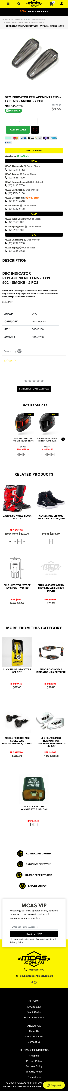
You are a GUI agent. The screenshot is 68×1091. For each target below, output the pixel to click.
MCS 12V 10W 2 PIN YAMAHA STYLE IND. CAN (34, 808)
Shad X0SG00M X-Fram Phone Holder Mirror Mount (51, 588)
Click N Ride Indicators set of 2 (17, 671)
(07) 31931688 (16, 230)
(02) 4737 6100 (16, 209)
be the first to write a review (34, 388)
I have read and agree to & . (33, 941)
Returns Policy (34, 1066)
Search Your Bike (34, 11)
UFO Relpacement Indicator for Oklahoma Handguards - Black (51, 742)
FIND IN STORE (34, 150)
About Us (34, 1031)
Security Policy (34, 1071)
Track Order (34, 1012)
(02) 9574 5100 (16, 193)
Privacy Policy (16, 942)
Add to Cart (18, 129)
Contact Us (34, 1041)
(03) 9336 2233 (16, 251)
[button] (35, 130)
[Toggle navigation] (18, 4)
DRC (34, 313)
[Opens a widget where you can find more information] (54, 1085)
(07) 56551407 (16, 222)
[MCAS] (34, 4)
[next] (63, 439)
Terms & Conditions (45, 939)
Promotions (34, 1077)
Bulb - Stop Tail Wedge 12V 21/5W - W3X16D (17, 586)
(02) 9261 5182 (16, 169)
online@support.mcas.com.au (36, 975)
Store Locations (34, 1036)
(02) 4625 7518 (16, 201)
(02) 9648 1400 (16, 177)
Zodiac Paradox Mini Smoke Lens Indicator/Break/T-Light (17, 741)
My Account (34, 1007)
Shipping (34, 1055)
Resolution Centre (34, 1017)
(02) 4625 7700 (16, 185)
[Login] (60, 3)
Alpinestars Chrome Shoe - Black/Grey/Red (51, 517)
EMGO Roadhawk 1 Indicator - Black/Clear (51, 671)
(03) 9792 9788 (16, 243)
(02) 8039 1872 (36, 969)
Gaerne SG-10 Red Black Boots (17, 517)
